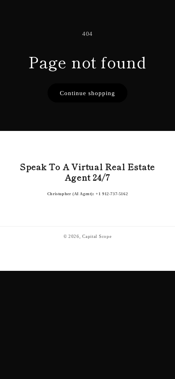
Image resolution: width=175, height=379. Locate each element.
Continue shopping (87, 93)
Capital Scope (97, 236)
